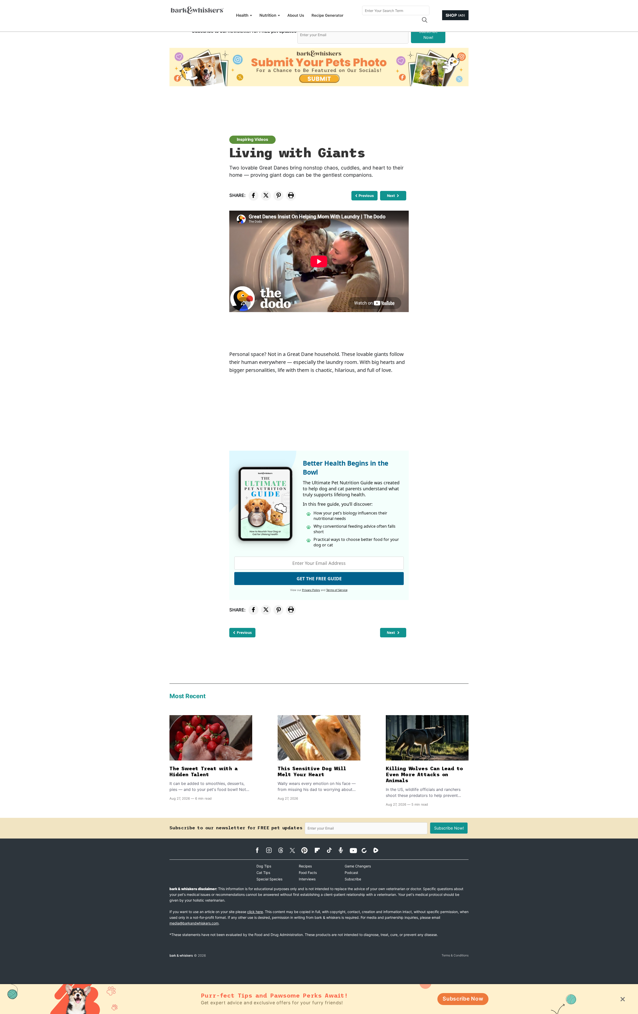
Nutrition (267, 15)
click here (255, 912)
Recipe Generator (327, 15)
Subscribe (353, 879)
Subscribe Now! (428, 34)
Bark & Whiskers (181, 955)
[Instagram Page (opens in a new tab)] (271, 850)
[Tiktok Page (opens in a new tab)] (331, 850)
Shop (455, 15)
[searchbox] (395, 10)
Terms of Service (336, 590)
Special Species (269, 879)
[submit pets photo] (319, 67)
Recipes (305, 866)
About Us (295, 15)
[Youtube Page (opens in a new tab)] (355, 850)
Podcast (351, 872)
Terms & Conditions (455, 955)
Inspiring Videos (252, 139)
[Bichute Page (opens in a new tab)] (366, 850)
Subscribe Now (463, 999)
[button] (424, 20)
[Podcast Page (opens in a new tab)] (343, 850)
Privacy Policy (311, 590)
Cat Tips (263, 872)
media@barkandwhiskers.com (194, 923)
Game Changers (358, 866)
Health (242, 15)
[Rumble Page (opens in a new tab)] (378, 850)
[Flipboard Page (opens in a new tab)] (320, 850)
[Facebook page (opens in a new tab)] (259, 850)
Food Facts (308, 872)
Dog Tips (263, 866)
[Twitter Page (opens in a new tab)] (295, 849)
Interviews (307, 879)
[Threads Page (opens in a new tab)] (283, 850)
